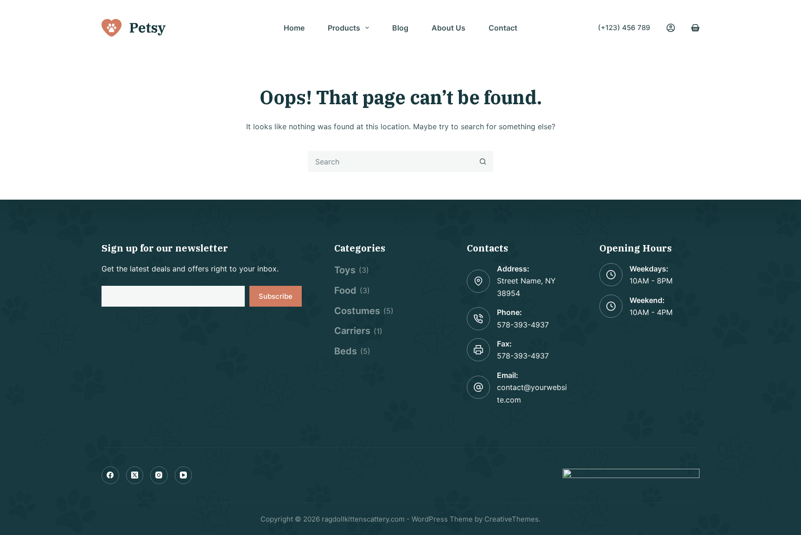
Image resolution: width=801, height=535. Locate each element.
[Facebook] (110, 475)
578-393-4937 (523, 324)
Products (344, 27)
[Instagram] (159, 475)
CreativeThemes (511, 519)
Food (345, 290)
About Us (448, 27)
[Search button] (483, 161)
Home (294, 27)
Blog (400, 27)
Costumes (357, 310)
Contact (503, 27)
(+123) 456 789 (624, 27)
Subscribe (275, 296)
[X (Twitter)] (135, 475)
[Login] (671, 28)
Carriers (352, 330)
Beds (345, 351)
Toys (345, 270)
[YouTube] (183, 475)
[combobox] (390, 161)
